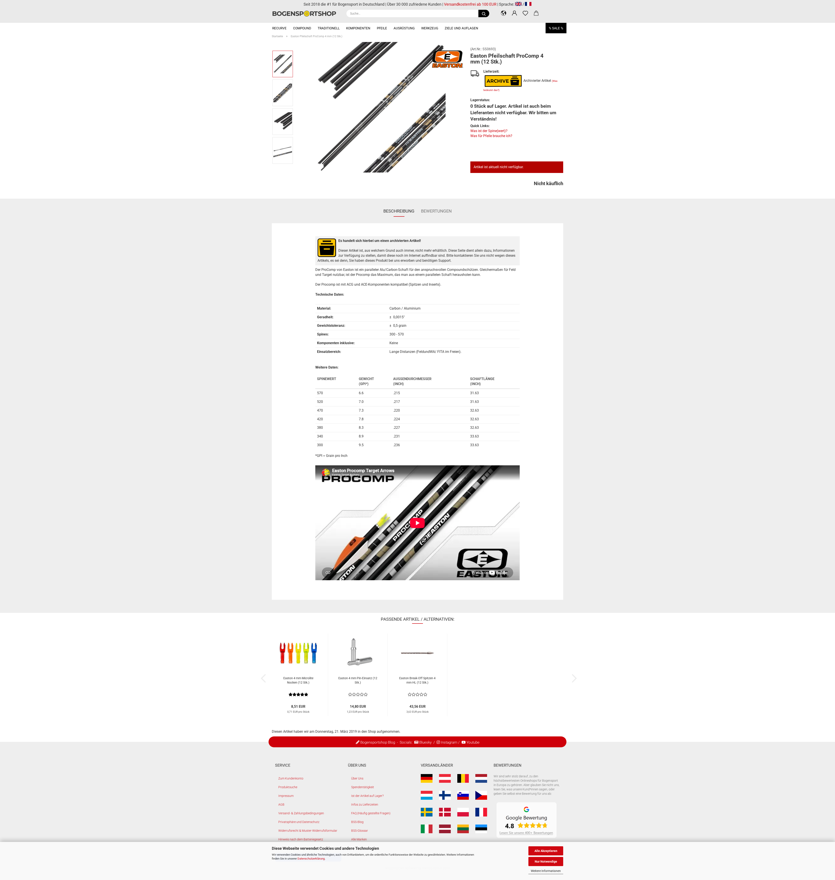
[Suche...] (483, 13)
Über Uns (357, 778)
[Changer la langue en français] (528, 4)
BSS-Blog (357, 822)
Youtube (472, 742)
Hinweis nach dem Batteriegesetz (300, 839)
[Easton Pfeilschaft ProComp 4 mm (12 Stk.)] (380, 107)
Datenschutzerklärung (311, 858)
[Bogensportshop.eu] (306, 13)
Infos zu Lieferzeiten (364, 804)
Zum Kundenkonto (290, 778)
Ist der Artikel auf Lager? (367, 796)
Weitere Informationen (546, 871)
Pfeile (382, 28)
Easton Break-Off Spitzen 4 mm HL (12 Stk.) (417, 680)
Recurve (279, 28)
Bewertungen (436, 211)
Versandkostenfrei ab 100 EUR (470, 4)
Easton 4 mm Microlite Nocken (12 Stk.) (298, 680)
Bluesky (425, 742)
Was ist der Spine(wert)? (489, 131)
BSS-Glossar (359, 830)
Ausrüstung (404, 28)
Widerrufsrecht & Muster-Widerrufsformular (307, 830)
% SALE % (556, 28)
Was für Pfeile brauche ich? (491, 136)
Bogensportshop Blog (377, 742)
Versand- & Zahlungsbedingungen (301, 813)
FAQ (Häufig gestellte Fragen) (371, 813)
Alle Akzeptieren (545, 851)
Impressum (286, 796)
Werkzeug (429, 28)
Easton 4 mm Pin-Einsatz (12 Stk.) (357, 680)
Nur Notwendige (546, 861)
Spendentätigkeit (362, 787)
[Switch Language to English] (518, 4)
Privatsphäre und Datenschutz (298, 822)
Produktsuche (287, 787)
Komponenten (358, 28)
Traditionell (329, 28)
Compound (302, 28)
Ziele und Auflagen (461, 28)
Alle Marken (359, 839)
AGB (281, 804)
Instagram (449, 742)
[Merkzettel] (525, 13)
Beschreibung (398, 211)
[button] (503, 13)
